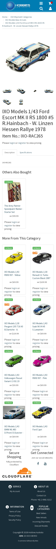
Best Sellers (41, 513)
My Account (15, 491)
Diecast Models (41, 525)
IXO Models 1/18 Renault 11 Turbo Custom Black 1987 (41, 275)
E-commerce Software (25, 541)
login (12, 143)
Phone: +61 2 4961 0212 (41, 499)
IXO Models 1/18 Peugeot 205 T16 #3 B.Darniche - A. (13, 326)
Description (10, 152)
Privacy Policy (15, 515)
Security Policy (15, 519)
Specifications (26, 152)
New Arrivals (41, 517)
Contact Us (41, 495)
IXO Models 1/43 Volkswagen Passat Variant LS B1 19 (13, 378)
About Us (41, 491)
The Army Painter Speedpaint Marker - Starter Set (13, 208)
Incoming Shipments (41, 521)
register (22, 143)
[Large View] (7, 91)
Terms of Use (14, 511)
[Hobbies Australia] (19, 5)
